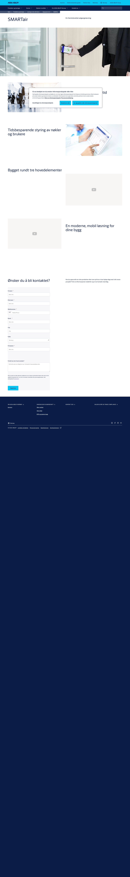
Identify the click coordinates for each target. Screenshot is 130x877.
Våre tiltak (39, 411)
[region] (65, 98)
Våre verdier (40, 407)
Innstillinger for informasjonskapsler (42, 102)
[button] (21, 8)
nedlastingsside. (87, 281)
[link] (62, 3)
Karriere (10, 407)
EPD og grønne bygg (42, 414)
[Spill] (94, 189)
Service (28, 8)
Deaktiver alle (65, 103)
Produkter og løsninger (14, 8)
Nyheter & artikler (41, 8)
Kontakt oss (75, 8)
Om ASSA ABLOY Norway (59, 8)
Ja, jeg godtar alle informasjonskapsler (85, 103)
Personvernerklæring (67, 98)
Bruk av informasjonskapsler (53, 98)
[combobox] (111, 8)
